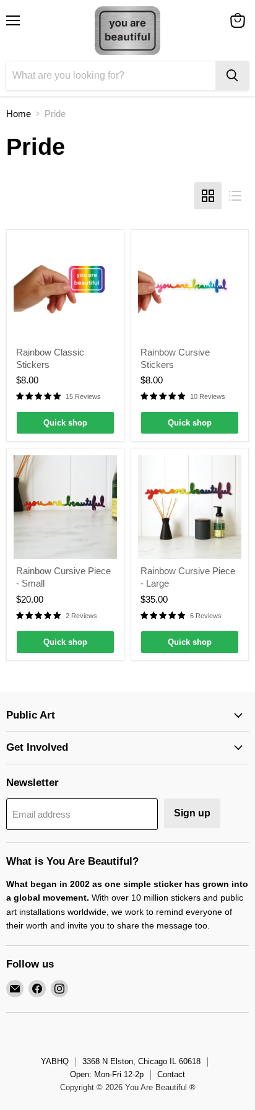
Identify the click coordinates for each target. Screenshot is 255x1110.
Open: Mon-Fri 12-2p (107, 1074)
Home (18, 113)
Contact (171, 1074)
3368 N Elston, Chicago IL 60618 (141, 1061)
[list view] (235, 195)
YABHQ (55, 1061)
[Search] (232, 75)
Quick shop (65, 422)
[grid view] (208, 195)
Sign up (192, 813)
